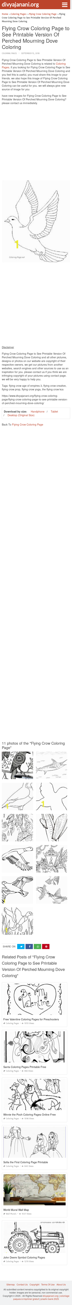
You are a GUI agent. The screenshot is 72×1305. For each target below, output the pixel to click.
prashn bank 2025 (50, 1298)
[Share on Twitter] (21, 946)
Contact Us (22, 1284)
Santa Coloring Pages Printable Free (24, 1067)
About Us (61, 1284)
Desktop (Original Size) (21, 415)
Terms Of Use (48, 1284)
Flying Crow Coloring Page (27, 424)
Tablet (54, 411)
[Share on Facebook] (29, 946)
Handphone (37, 411)
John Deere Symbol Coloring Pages (24, 1257)
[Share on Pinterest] (45, 946)
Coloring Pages (9, 53)
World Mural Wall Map (16, 1210)
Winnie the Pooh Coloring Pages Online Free (29, 1114)
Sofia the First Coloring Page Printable (25, 1162)
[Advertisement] (36, 143)
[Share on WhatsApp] (37, 946)
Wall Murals (11, 1214)
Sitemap (10, 1284)
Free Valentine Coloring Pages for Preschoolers (31, 1019)
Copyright (34, 1284)
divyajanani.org (20, 4)
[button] (64, 4)
